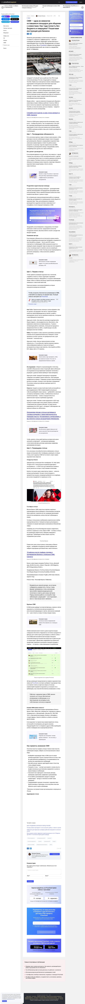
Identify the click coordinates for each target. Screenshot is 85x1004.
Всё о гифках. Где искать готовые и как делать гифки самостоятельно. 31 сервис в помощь (76, 81)
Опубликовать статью (71, 2)
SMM (4, 42)
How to (28, 15)
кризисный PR (47, 841)
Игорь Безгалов (75, 63)
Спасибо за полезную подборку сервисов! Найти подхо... (75, 167)
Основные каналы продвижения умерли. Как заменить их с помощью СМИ (48, 622)
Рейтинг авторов (7, 28)
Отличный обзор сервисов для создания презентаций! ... (75, 89)
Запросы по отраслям (14, 21)
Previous (2, 7)
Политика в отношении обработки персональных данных (45, 997)
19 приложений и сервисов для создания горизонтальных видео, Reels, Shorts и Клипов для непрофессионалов (76, 59)
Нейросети (6, 36)
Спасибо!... (71, 257)
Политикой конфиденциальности (8, 999)
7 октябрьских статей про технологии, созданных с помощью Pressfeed (44, 974)
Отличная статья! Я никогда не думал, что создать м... (75, 101)
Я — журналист (52, 898)
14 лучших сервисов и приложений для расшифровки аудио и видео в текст (76, 159)
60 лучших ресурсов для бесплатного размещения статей (40, 972)
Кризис (32, 15)
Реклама (61, 998)
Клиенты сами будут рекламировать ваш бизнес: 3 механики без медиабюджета (75, 47)
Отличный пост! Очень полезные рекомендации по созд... (75, 78)
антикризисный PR (41, 838)
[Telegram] (31, 34)
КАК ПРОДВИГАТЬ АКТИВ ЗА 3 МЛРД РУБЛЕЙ (38, 825)
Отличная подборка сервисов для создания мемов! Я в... (76, 135)
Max (6, 16)
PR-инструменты (31, 838)
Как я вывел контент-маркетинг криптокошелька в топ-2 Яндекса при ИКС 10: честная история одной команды (43, 834)
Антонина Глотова (75, 40)
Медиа (5, 40)
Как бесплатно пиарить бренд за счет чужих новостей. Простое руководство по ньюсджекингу (48, 431)
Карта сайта (28, 996)
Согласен (4, 1001)
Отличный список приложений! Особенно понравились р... (75, 55)
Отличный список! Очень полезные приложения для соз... (76, 223)
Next (82, 7)
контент (49, 838)
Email (46, 875)
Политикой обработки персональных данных (76, 32)
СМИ (51, 844)
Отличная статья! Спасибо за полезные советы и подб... (75, 178)
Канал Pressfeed (15, 16)
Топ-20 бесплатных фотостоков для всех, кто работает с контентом (43, 970)
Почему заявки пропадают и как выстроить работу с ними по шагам (44, 827)
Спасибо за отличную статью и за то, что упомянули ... (76, 236)
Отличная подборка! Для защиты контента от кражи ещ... (75, 210)
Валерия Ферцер (36, 853)
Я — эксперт (37, 898)
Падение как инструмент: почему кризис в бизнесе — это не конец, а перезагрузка (47, 737)
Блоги (4, 30)
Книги (4, 48)
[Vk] (28, 34)
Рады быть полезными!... (74, 156)
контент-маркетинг (32, 841)
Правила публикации (41, 996)
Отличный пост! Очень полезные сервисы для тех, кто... (75, 248)
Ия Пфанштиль (75, 153)
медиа (54, 841)
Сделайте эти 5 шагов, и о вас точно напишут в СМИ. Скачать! (43, 114)
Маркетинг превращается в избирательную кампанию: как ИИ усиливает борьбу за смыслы (76, 70)
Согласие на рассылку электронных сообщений (49, 998)
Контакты (34, 996)
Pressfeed (43, 45)
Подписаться (55, 854)
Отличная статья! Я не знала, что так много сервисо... (75, 199)
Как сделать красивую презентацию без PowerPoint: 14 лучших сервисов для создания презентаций (75, 93)
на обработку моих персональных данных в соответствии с (42, 221)
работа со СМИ (31, 844)
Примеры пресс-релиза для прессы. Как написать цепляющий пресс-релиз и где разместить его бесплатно (43, 967)
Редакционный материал (42, 844)
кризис (40, 841)
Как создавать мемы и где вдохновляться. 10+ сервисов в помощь (75, 104)
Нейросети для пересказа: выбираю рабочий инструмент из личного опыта (44, 830)
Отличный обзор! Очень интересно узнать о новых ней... (76, 146)
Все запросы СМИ (6, 21)
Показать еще (32, 304)
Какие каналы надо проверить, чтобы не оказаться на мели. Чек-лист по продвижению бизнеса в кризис (48, 358)
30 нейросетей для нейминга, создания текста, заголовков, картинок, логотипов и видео (44, 977)
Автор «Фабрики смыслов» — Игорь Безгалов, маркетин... (76, 67)
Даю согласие (73, 30)
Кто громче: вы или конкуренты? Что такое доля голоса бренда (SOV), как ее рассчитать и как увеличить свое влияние (75, 239)
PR (4, 38)
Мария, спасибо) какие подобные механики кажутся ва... (75, 44)
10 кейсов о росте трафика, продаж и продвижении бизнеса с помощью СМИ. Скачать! (41, 554)
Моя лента (6, 26)
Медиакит (6, 32)
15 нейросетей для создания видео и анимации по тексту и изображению (76, 115)
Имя (28, 875)
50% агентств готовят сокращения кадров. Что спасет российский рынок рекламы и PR (48, 263)
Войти (81, 2)
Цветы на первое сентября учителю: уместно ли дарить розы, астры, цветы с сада (43, 300)
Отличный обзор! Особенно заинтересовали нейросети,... (75, 112)
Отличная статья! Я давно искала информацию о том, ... (75, 188)
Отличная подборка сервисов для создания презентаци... (76, 123)
